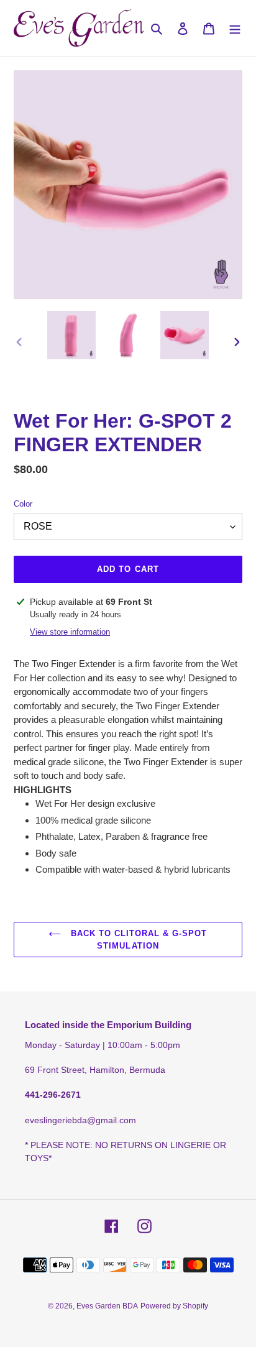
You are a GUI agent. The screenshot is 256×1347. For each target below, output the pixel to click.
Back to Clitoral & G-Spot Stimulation (137, 939)
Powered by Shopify (174, 1306)
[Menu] (235, 28)
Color (23, 503)
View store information (70, 632)
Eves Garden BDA (107, 1306)
